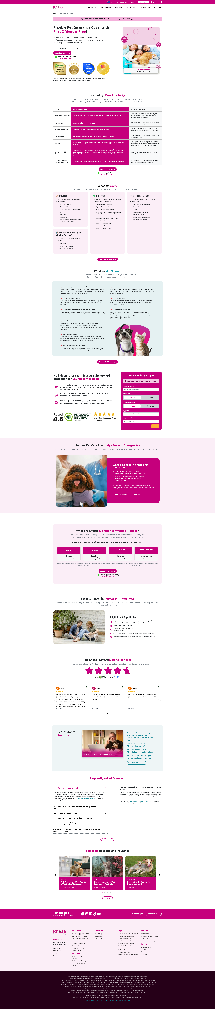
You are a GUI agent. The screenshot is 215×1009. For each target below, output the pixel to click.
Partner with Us (145, 7)
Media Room (145, 934)
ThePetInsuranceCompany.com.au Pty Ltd (75, 982)
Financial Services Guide (126, 936)
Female (151, 406)
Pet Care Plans (106, 7)
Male (133, 406)
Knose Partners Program (149, 941)
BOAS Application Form (125, 952)
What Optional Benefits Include (140, 752)
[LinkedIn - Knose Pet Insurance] (91, 914)
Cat (151, 397)
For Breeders (119, 7)
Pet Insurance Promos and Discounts (80, 957)
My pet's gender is (129, 402)
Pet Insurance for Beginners (81, 961)
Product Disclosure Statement (139, 758)
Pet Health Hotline (78, 948)
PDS (129, 995)
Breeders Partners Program (150, 936)
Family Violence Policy (125, 941)
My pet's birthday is (129, 418)
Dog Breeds (99, 936)
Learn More (157, 7)
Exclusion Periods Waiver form (128, 950)
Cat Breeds (98, 939)
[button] (102, 892)
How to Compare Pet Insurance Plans (140, 738)
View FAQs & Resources (136, 763)
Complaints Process (124, 939)
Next (154, 426)
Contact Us (145, 952)
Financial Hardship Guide (126, 943)
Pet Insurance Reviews (79, 941)
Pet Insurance (92, 7)
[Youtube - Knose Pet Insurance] (99, 914)
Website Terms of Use (123, 1000)
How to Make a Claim (136, 743)
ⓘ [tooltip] (79, 49)
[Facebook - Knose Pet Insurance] (82, 914)
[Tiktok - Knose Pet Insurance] (95, 914)
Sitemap (144, 954)
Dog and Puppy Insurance (80, 934)
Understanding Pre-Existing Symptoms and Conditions (138, 734)
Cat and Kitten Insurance (80, 936)
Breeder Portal (146, 939)
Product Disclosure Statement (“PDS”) (96, 991)
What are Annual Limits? (137, 750)
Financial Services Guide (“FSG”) (120, 991)
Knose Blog (98, 934)
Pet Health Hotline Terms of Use (127, 946)
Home (55, 14)
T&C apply (72, 57)
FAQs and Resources (78, 963)
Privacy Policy (89, 1000)
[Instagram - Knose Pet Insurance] (87, 914)
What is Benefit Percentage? (139, 756)
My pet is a (126, 393)
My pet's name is (128, 386)
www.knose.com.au (92, 993)
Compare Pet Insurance (80, 939)
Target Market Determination (128, 955)
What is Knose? (146, 947)
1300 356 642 (57, 950)
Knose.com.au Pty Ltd (67, 981)
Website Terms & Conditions (104, 1000)
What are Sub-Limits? (136, 746)
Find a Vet (75, 966)
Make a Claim (131, 7)
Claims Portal (76, 951)
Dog (133, 397)
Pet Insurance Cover (78, 943)
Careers (143, 950)
